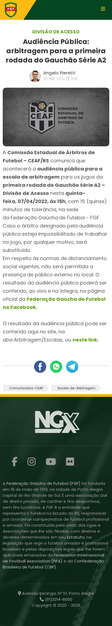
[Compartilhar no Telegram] (72, 367)
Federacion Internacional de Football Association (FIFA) (53, 558)
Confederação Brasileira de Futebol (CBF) (53, 564)
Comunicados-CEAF (26, 388)
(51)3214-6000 (58, 599)
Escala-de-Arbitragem (76, 388)
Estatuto (76, 537)
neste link (85, 339)
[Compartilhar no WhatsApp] (56, 367)
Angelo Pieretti (59, 73)
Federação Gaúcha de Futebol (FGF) (44, 483)
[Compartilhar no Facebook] (40, 367)
